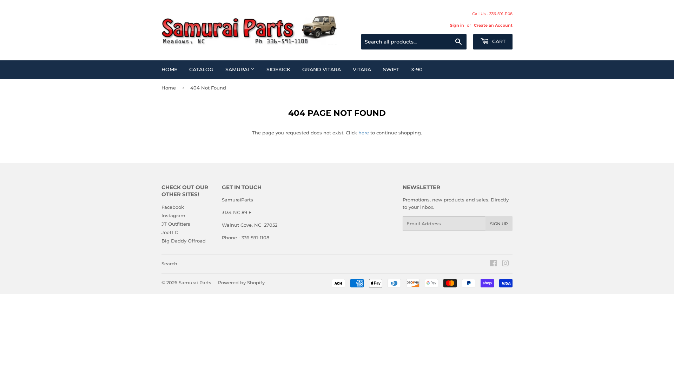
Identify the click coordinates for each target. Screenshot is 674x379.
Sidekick (278, 69)
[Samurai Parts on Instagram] (505, 264)
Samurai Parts (195, 282)
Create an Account (493, 25)
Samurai (237, 69)
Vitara (362, 69)
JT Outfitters (175, 224)
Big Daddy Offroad (183, 241)
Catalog (201, 69)
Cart (498, 41)
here (363, 132)
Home (169, 69)
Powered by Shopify (241, 282)
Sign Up (499, 223)
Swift (391, 69)
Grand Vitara (321, 69)
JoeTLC (169, 232)
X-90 (416, 69)
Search (169, 263)
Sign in (457, 25)
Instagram (173, 215)
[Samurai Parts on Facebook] (493, 264)
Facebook (172, 207)
